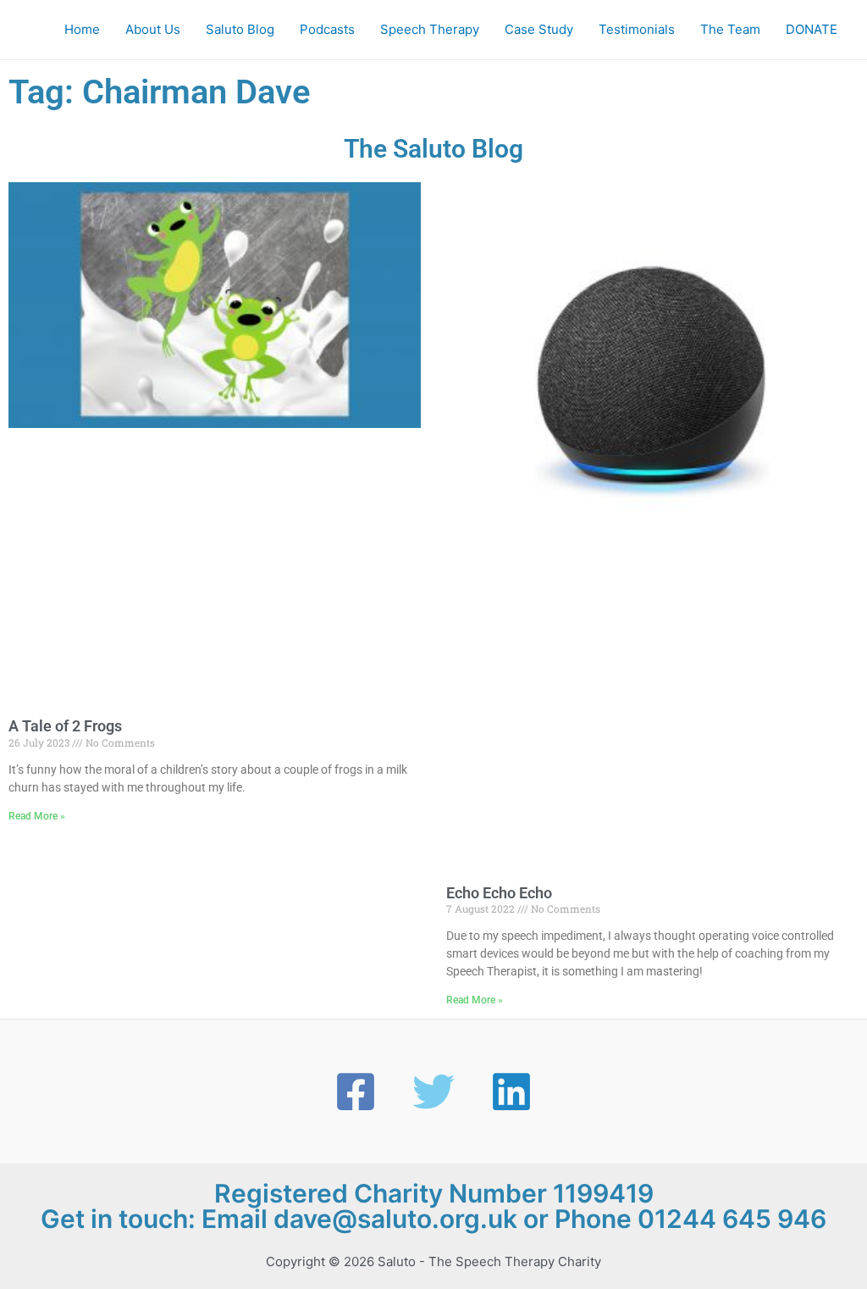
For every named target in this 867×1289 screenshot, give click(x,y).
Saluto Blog (240, 29)
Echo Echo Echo (499, 893)
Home (82, 29)
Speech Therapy (429, 29)
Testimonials (637, 29)
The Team (730, 29)
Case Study (539, 29)
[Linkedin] (511, 1091)
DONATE (811, 29)
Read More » (36, 816)
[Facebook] (355, 1091)
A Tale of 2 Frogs (65, 726)
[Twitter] (433, 1091)
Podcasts (327, 29)
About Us (152, 29)
